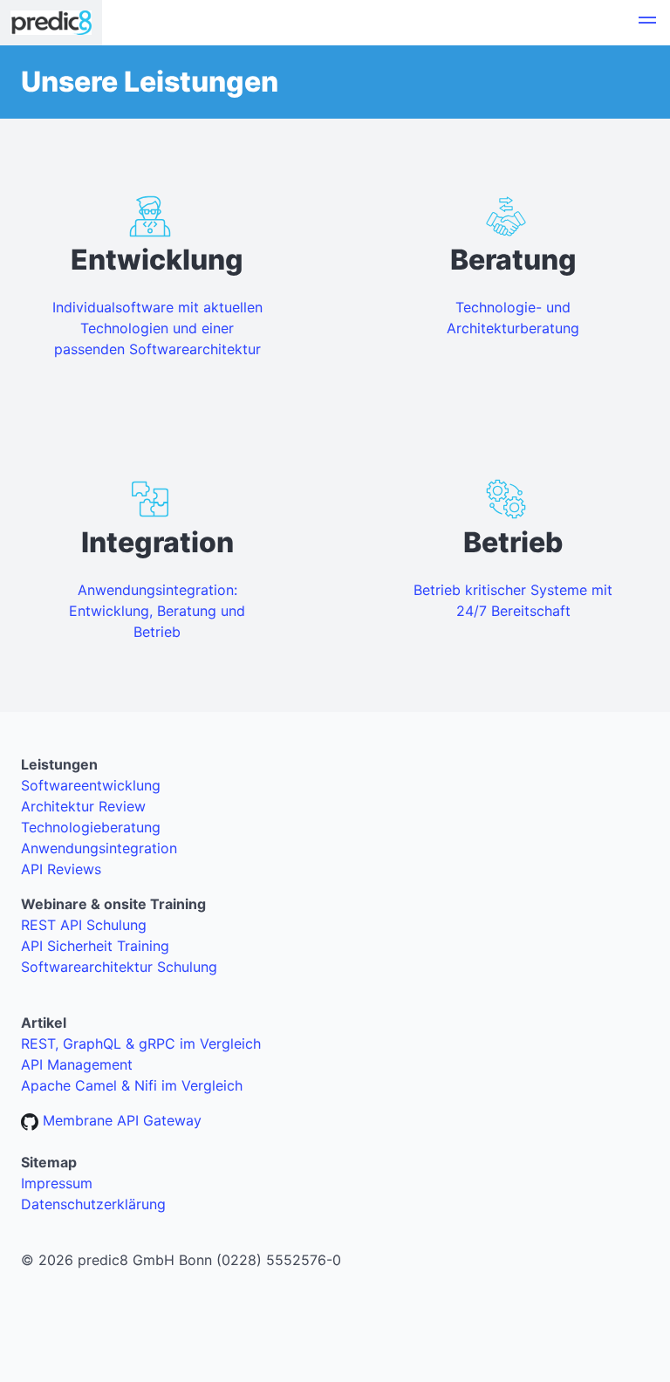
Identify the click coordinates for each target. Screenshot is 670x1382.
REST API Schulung (84, 925)
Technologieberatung (91, 827)
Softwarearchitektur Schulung (119, 966)
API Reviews (61, 869)
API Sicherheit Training (95, 945)
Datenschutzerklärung (93, 1204)
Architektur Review (83, 806)
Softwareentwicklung (91, 785)
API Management (77, 1064)
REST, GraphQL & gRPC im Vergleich (141, 1043)
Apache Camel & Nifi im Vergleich (132, 1085)
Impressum (56, 1183)
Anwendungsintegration (99, 848)
